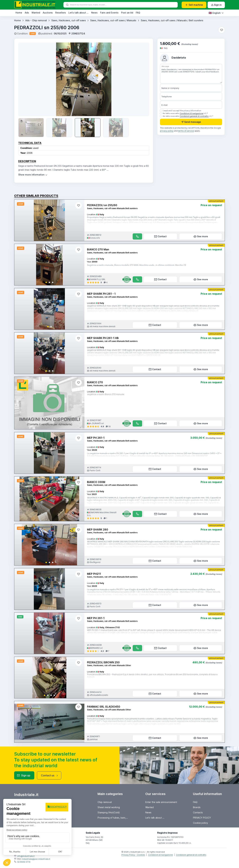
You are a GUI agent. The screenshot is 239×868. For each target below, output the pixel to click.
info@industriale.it (25, 856)
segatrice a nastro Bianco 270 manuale (105, 394)
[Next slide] (79, 220)
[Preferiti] (221, 30)
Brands (196, 807)
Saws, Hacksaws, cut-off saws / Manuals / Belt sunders (172, 20)
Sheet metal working (109, 807)
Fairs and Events (109, 12)
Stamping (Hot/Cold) (109, 812)
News (94, 12)
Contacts (198, 812)
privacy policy (166, 131)
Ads (27, 12)
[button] (47, 238)
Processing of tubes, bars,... (113, 817)
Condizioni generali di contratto (194, 116)
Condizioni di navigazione (191, 113)
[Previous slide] (25, 79)
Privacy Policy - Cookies (133, 855)
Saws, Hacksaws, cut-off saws (68, 20)
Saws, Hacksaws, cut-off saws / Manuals (113, 20)
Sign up (25, 775)
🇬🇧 (214, 12)
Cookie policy (200, 822)
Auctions (48, 12)
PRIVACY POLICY (202, 817)
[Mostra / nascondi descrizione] (33, 175)
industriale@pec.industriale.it (36, 859)
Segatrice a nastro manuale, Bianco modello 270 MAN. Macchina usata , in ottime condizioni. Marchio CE (136, 265)
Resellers (60, 12)
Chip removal (105, 802)
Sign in (217, 4)
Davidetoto (179, 57)
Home (18, 12)
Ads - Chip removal (36, 20)
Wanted (36, 12)
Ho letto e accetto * (185, 113)
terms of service (186, 131)
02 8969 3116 (23, 862)
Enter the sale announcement (161, 802)
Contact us (47, 775)
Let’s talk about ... (78, 12)
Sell (196, 4)
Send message (192, 122)
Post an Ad (127, 12)
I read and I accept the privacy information (182, 110)
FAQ (138, 12)
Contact (162, 236)
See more (202, 236)
